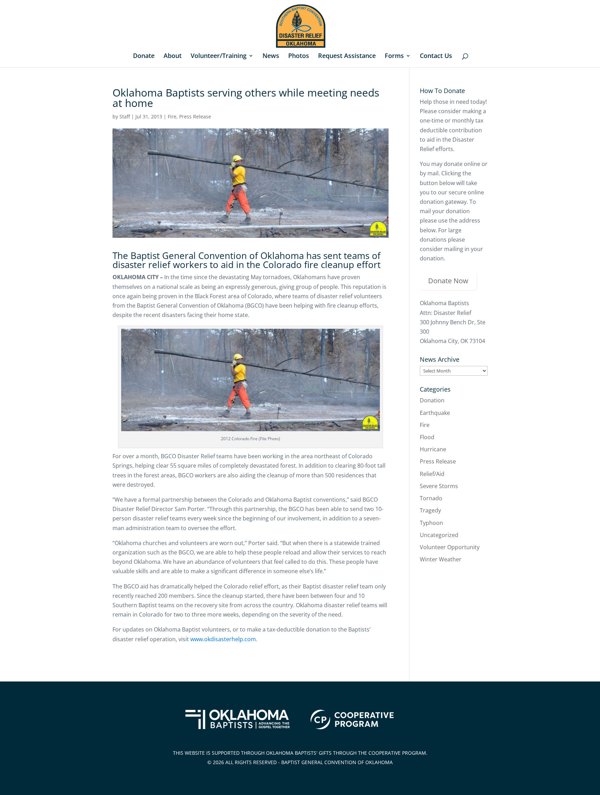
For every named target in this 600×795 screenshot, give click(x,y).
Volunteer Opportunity (450, 547)
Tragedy (430, 510)
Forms (394, 56)
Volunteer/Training (219, 56)
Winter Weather (440, 559)
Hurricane (433, 449)
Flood (427, 437)
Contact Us (436, 56)
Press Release (195, 116)
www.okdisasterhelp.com (223, 639)
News (270, 56)
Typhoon (431, 523)
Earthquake (435, 413)
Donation (432, 400)
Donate (144, 56)
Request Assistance (347, 56)
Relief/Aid (432, 474)
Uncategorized (439, 535)
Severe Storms (439, 486)
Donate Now (448, 280)
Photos (298, 56)
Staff (124, 116)
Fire (172, 116)
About (173, 56)
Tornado (431, 498)
